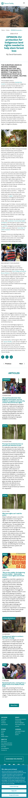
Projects (3, 721)
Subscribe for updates (14, 759)
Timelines (3, 722)
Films (2, 733)
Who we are (4, 741)
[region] (14, 781)
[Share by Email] (11, 357)
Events (17, 734)
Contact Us (4, 750)
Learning (18, 729)
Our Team (3, 746)
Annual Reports (5, 748)
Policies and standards (6, 744)
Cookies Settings (14, 786)
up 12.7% (4, 226)
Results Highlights (19, 722)
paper (11, 196)
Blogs (2, 734)
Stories (3, 30)
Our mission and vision (6, 743)
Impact (17, 717)
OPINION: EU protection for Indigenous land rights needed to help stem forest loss (17, 30)
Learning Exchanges (20, 731)
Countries (3, 719)
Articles (7, 30)
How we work (4, 724)
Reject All (14, 790)
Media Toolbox (4, 736)
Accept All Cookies (14, 795)
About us (4, 739)
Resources (17, 733)
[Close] (26, 767)
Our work (4, 717)
